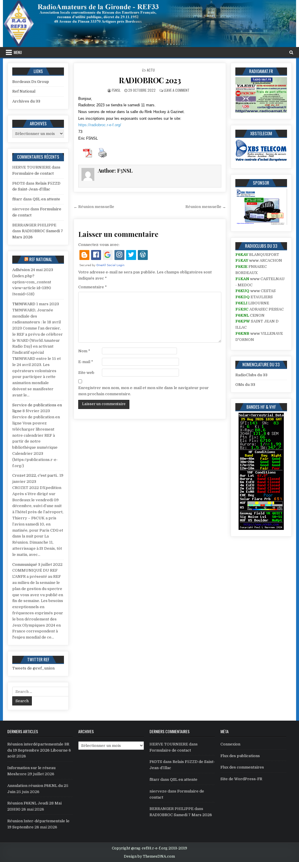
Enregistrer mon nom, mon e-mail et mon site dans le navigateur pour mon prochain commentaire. (143, 391)
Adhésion (21, 270)
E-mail (85, 362)
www (254, 260)
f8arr (17, 199)
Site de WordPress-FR (241, 779)
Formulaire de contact (33, 173)
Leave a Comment (177, 90)
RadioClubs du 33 (251, 375)
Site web (86, 372)
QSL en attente (46, 199)
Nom (84, 351)
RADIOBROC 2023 (150, 80)
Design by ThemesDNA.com (149, 856)
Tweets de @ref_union (33, 668)
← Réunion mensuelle (94, 206)
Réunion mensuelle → (205, 206)
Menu (18, 52)
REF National (40, 259)
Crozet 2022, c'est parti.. (35, 475)
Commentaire (92, 287)
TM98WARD (23, 304)
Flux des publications (240, 756)
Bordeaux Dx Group (30, 81)
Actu (151, 69)
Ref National (23, 91)
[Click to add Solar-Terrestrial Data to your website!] (261, 528)
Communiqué (24, 564)
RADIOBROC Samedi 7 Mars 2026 (181, 815)
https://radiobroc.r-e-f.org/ (99, 125)
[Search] (291, 52)
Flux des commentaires (242, 767)
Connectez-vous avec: (98, 244)
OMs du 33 (245, 384)
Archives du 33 (26, 101)
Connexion (230, 744)
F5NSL (116, 90)
